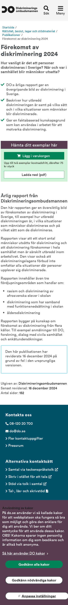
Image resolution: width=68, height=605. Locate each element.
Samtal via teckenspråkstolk (31, 469)
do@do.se (17, 430)
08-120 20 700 (21, 423)
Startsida (8, 27)
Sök (46, 13)
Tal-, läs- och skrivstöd (26, 490)
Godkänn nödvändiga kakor (34, 580)
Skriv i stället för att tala (27, 476)
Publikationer (11, 35)
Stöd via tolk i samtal (25, 483)
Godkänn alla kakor (34, 564)
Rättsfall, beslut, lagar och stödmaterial (28, 31)
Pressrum (15, 445)
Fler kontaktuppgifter (25, 438)
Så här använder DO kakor (23, 553)
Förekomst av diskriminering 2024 (25, 38)
